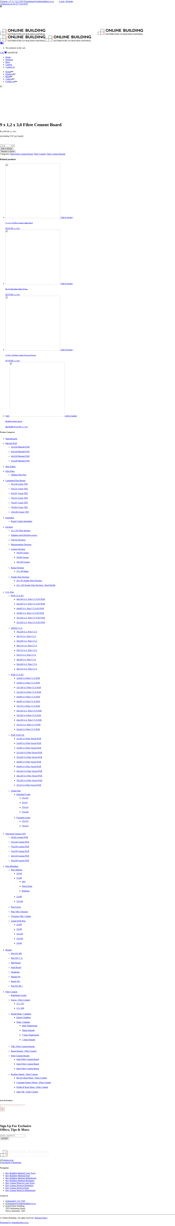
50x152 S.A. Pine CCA (26, 650)
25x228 (25, 812)
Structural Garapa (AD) (15, 834)
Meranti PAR (11, 443)
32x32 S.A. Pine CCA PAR (28, 725)
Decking (9, 527)
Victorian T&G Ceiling (21, 916)
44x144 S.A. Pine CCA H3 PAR (30, 599)
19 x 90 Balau (22, 571)
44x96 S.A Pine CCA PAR (28, 701)
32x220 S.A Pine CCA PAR (28, 692)
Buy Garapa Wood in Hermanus (19, 1185)
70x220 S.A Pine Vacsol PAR (29, 780)
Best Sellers (10, 466)
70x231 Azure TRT (19, 498)
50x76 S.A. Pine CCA (26, 655)
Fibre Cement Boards (56, 154)
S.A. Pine (9, 592)
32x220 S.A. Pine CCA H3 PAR (30, 622)
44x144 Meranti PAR (20, 451)
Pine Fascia (16, 907)
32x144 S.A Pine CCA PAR (28, 687)
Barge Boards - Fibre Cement (23, 1051)
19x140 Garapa (23, 562)
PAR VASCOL (17, 735)
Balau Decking (17, 568)
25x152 (25, 798)
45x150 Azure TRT (19, 484)
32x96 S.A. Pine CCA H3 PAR (30, 613)
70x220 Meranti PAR (20, 461)
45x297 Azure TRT (19, 493)
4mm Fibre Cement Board (27, 1059)
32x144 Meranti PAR (20, 447)
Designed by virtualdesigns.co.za (14, 1222)
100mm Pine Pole (18, 475)
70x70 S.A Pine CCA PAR (28, 706)
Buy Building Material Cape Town (20, 1173)
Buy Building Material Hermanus (19, 1180)
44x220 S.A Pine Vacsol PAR (29, 776)
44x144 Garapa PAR (20, 856)
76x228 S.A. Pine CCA (26, 632)
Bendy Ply (15, 981)
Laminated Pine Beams (15, 480)
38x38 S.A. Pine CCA (26, 659)
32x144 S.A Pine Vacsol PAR (29, 752)
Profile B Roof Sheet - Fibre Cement (32, 1087)
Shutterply (15, 972)
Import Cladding (23, 1017)
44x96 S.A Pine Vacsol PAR (28, 766)
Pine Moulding (11, 866)
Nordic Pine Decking (20, 577)
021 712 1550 (19, 1201)
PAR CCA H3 (17, 595)
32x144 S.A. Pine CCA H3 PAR (30, 618)
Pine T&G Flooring (19, 912)
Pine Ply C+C (17, 958)
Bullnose (26, 891)
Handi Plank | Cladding (21, 1014)
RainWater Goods (18, 995)
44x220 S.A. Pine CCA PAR (29, 720)
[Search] (2, 1109)
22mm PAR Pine (18, 921)
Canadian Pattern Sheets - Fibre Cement (33, 1082)
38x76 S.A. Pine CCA (26, 636)
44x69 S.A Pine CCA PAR (28, 697)
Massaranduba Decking (21, 544)
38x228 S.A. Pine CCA (26, 641)
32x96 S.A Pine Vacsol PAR (28, 748)
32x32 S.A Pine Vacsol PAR (28, 785)
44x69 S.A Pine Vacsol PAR (28, 762)
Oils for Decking (18, 540)
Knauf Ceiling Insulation (21, 521)
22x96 (19, 896)
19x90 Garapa (22, 557)
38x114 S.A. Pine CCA (26, 646)
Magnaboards (11, 439)
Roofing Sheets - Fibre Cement (24, 1074)
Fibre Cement (40, 154)
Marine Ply (16, 977)
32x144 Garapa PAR (20, 842)
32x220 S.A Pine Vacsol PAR (29, 757)
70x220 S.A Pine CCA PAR (28, 715)
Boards (8, 950)
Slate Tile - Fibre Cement (27, 1092)
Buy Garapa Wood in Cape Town (20, 1183)
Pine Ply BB (16, 953)
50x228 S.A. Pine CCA (26, 664)
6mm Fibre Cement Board (27, 1064)
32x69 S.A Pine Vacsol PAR (28, 743)
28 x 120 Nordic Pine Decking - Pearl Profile (35, 585)
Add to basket (6, 148)
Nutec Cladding (23, 1022)
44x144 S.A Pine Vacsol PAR (29, 771)
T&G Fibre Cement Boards (23, 1046)
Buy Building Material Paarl (17, 1175)
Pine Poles (9, 471)
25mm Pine (16, 791)
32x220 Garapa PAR (20, 851)
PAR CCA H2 (17, 674)
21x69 (19, 878)
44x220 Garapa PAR (20, 860)
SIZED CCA (16, 628)
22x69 (19, 924)
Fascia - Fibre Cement (20, 1000)
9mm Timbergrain (29, 1026)
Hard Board (16, 967)
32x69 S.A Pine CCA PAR (28, 678)
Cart (2, 52)
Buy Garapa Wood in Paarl (17, 1188)
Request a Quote (7, 151)
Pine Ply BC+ (17, 986)
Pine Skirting (16, 870)
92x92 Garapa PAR (19, 837)
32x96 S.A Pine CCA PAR (28, 683)
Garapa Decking (18, 549)
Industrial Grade (23, 794)
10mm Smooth (28, 1030)
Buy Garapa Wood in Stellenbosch (20, 1190)
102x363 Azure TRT (20, 512)
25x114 (25, 807)
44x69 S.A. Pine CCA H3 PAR (30, 608)
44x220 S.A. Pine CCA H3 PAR (30, 604)
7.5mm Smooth (28, 1039)
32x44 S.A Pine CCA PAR (28, 729)
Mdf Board (16, 963)
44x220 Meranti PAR (20, 456)
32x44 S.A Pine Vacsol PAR (28, 738)
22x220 (19, 938)
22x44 (19, 873)
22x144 (19, 901)
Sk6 (23, 881)
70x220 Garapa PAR (20, 846)
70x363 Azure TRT (19, 507)
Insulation (9, 518)
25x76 (24, 802)
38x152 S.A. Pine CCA (26, 669)
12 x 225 (20, 1003)
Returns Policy (41, 1218)
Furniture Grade (23, 817)
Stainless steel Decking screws (24, 535)
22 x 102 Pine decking (20, 530)
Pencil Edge (27, 886)
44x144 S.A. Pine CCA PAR (29, 711)
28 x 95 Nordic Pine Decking (29, 580)
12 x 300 (20, 1008)
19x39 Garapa (22, 553)
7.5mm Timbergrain (30, 1035)
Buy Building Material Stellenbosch (20, 1178)
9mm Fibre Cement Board (21, 154)
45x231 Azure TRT (19, 489)
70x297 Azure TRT (19, 503)
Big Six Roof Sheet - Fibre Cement (31, 1078)
